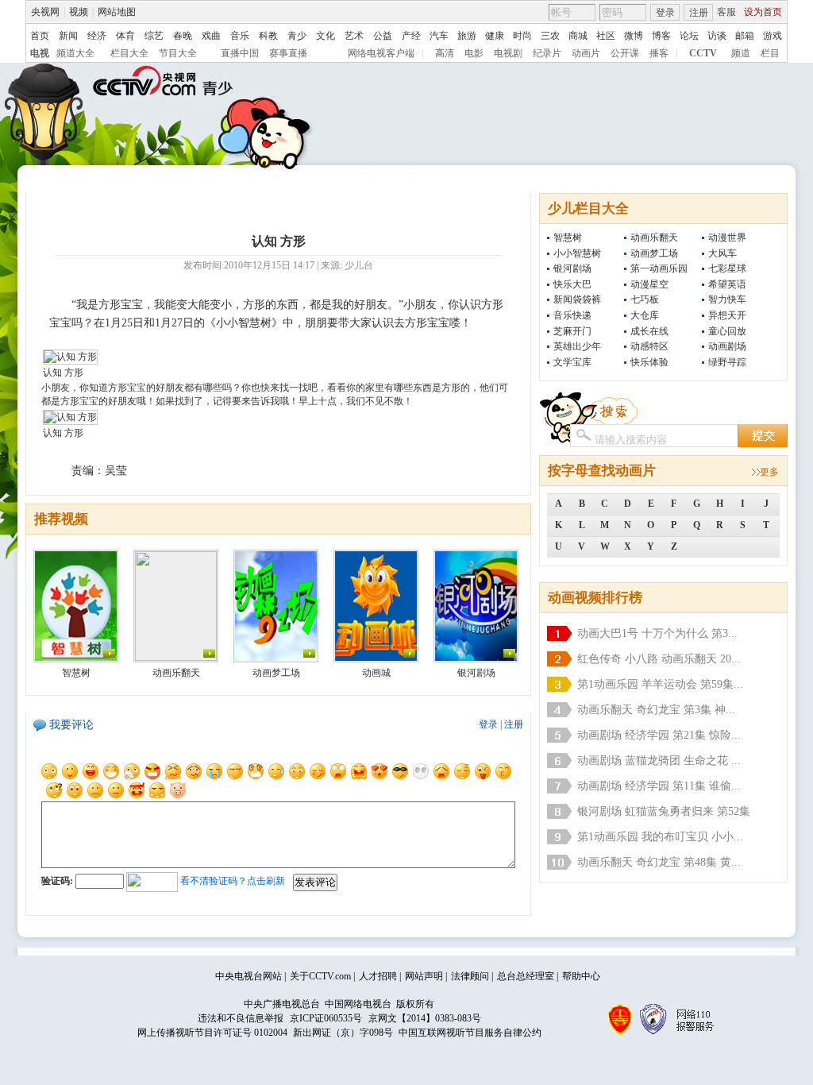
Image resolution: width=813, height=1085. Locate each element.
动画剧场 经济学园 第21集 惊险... (659, 735)
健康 (494, 35)
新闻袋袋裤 (577, 299)
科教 (268, 35)
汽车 (439, 35)
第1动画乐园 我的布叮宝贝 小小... (660, 837)
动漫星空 (649, 284)
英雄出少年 (577, 346)
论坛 (689, 35)
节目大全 (178, 53)
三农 (550, 35)
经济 (96, 35)
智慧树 (567, 237)
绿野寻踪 (727, 362)
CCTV (703, 53)
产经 (411, 35)
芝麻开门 (572, 331)
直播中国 (240, 53)
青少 (296, 35)
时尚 (522, 35)
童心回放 (727, 331)
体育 (125, 35)
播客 (659, 53)
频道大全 (75, 53)
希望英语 (727, 284)
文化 (325, 35)
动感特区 (649, 346)
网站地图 (117, 11)
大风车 (722, 253)
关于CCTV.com (320, 976)
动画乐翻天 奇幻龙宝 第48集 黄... (659, 862)
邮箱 (744, 35)
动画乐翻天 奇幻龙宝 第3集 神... (656, 710)
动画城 (376, 672)
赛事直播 (288, 53)
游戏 (772, 35)
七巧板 (644, 299)
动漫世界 (727, 237)
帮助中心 (581, 976)
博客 (661, 35)
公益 (382, 35)
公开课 (625, 53)
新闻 (68, 35)
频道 (740, 53)
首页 (39, 35)
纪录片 (547, 53)
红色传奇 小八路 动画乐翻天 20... (659, 659)
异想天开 (727, 315)
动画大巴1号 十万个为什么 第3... (657, 633)
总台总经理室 (525, 976)
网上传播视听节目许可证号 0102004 (212, 1032)
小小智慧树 (577, 253)
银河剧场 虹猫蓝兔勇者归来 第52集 (663, 811)
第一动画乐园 (659, 268)
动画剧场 (727, 346)
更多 (769, 471)
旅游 (466, 35)
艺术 (354, 35)
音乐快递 (572, 315)
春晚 (182, 35)
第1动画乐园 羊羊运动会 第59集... (660, 684)
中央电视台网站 (248, 976)
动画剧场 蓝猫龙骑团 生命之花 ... (659, 760)
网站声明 (424, 976)
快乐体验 (649, 362)
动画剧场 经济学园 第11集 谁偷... (659, 786)
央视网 (45, 11)
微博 (633, 35)
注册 (698, 12)
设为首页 (763, 11)
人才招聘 (378, 976)
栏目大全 (129, 53)
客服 (726, 11)
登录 (665, 12)
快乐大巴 (572, 284)
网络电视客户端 (381, 53)
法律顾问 (470, 976)
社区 (605, 35)
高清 (444, 53)
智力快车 (727, 299)
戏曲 (211, 35)
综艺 (154, 35)
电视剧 (508, 53)
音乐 (239, 35)
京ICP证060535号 (326, 1018)
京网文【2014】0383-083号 (424, 1018)
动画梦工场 (654, 253)
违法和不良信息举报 (240, 1018)
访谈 (716, 35)
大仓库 (644, 315)
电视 (39, 53)
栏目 (770, 53)
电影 (474, 53)
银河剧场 (572, 268)
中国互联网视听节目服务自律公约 (470, 1032)
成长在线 (649, 331)
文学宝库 (572, 362)
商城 (578, 35)
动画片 (586, 53)
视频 (78, 11)
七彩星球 (727, 268)
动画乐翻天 (654, 237)
